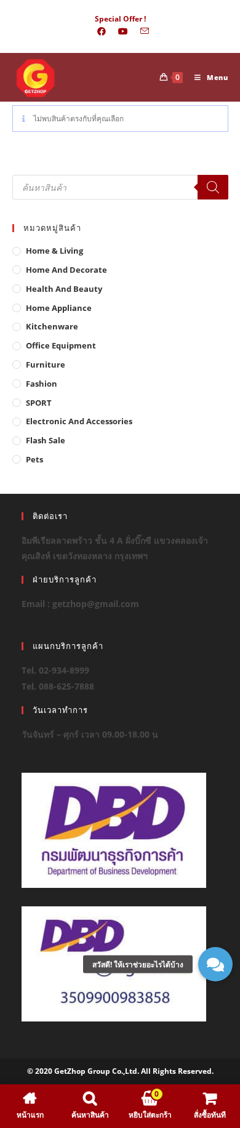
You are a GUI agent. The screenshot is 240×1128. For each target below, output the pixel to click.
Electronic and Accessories (79, 421)
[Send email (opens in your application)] (141, 31)
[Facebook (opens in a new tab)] (101, 31)
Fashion (41, 383)
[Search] (213, 187)
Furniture (45, 364)
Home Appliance (59, 307)
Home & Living (54, 250)
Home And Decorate (66, 269)
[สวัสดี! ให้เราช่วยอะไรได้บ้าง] (215, 964)
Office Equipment (61, 345)
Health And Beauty (64, 288)
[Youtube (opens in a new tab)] (123, 31)
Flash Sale (45, 440)
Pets (34, 459)
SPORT (39, 402)
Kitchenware (52, 326)
